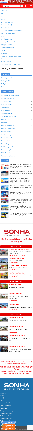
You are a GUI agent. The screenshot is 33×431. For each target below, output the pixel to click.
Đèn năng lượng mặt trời (7, 98)
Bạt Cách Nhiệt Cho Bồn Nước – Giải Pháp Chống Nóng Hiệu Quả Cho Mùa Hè (21, 207)
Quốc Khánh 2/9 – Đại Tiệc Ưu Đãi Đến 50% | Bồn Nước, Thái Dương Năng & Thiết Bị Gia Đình (21, 166)
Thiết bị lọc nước (5, 153)
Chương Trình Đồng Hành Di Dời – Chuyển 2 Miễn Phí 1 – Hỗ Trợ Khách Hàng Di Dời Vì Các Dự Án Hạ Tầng (20, 180)
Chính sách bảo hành (7, 22)
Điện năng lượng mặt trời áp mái (10, 95)
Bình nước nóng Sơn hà (7, 150)
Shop (2, 59)
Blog (2, 13)
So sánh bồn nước (6, 62)
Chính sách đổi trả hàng (6, 418)
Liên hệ (3, 50)
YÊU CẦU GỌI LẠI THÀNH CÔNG (10, 64)
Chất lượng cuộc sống (7, 78)
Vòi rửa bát (4, 123)
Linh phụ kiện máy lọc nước (8, 117)
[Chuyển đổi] (31, 101)
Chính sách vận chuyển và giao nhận (11, 30)
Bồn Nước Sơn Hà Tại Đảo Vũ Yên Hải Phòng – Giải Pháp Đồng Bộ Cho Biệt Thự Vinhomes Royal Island (21, 200)
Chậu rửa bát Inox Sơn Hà (8, 138)
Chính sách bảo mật (6, 25)
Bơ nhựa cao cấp (5, 110)
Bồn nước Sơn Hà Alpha (8, 129)
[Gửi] (20, 6)
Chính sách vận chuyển (6, 413)
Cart (2, 16)
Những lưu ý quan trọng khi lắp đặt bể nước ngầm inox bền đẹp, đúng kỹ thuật (21, 172)
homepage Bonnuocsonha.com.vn (10, 42)
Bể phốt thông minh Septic (8, 147)
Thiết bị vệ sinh (5, 107)
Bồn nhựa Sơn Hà (6, 132)
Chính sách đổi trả (6, 28)
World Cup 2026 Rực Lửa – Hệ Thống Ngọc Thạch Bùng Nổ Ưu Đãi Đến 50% (21, 193)
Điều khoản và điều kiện (8, 33)
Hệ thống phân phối (5, 403)
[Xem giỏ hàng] (25, 6)
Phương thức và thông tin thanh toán (11, 56)
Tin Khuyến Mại (5, 81)
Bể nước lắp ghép (6, 144)
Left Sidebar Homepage (7, 47)
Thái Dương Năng (6, 135)
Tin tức (2, 400)
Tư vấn (3, 87)
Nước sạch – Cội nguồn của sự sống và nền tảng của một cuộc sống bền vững (21, 186)
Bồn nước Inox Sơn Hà (7, 126)
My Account (4, 53)
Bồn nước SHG (5, 120)
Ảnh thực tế (4, 11)
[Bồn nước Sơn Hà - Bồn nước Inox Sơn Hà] (1, 6)
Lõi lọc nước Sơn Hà (6, 113)
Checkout (3, 19)
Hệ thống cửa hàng (6, 39)
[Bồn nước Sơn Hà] (16, 2)
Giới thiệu (3, 36)
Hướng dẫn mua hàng (7, 45)
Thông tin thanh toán (5, 405)
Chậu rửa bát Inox (6, 101)
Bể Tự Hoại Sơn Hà (6, 104)
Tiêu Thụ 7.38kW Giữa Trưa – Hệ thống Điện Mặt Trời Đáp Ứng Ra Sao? (21, 214)
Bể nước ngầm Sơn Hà (7, 141)
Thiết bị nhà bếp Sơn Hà (8, 156)
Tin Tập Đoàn (5, 84)
